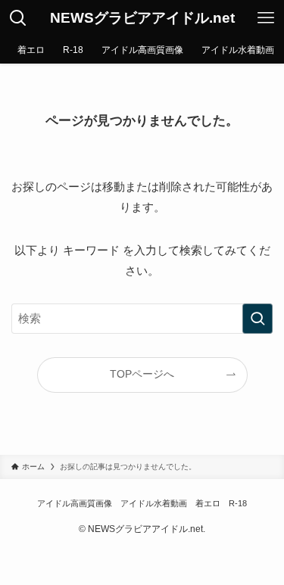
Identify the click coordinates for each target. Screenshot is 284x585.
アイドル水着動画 (153, 503)
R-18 (238, 503)
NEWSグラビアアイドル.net (142, 18)
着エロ (207, 503)
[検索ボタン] (18, 18)
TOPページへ (142, 374)
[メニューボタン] (266, 18)
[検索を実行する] (257, 318)
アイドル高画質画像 (74, 503)
